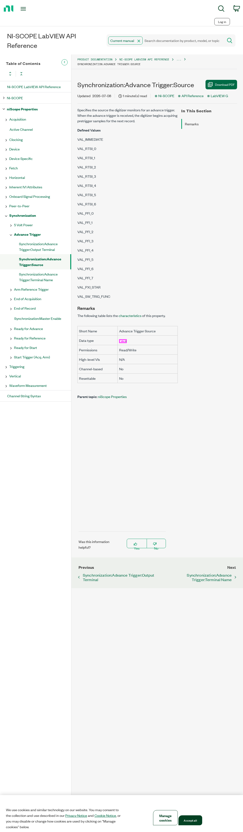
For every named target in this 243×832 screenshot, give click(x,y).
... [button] (178, 59)
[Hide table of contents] (64, 62)
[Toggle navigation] (31, 9)
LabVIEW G (219, 95)
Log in (222, 21)
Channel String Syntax (24, 395)
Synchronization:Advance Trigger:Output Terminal (38, 246)
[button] (138, 41)
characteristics (130, 315)
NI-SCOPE (15, 97)
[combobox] (165, 40)
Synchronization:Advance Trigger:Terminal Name (38, 276)
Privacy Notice (76, 815)
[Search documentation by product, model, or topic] (229, 40)
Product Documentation (94, 59)
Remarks (192, 123)
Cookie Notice (105, 815)
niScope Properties (22, 108)
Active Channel (21, 129)
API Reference (193, 95)
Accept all (190, 820)
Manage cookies (165, 818)
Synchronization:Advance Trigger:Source (40, 261)
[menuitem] (221, 9)
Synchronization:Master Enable (37, 318)
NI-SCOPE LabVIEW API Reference (34, 86)
